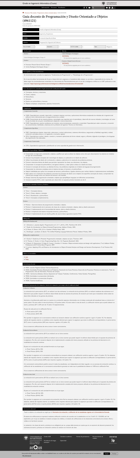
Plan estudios (34, 12)
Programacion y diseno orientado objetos (47, 12)
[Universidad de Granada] (109, 3)
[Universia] (113, 436)
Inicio (23, 13)
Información (45, 7)
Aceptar (107, 453)
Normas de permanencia (82, 436)
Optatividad (63, 440)
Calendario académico (66, 436)
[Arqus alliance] (36, 447)
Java (27, 257)
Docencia (54, 7)
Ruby (27, 259)
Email (66, 56)
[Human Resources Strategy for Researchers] (113, 441)
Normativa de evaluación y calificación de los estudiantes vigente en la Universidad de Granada (81, 412)
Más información (26, 455)
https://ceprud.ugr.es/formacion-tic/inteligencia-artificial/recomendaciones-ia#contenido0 (56, 83)
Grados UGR (47, 436)
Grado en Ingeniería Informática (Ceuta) (40, 3)
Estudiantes (61, 7)
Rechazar (114, 453)
